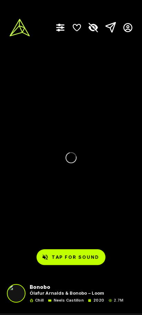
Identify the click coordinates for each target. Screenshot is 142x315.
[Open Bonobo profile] (16, 293)
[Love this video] (77, 27)
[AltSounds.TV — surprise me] (20, 28)
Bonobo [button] (40, 287)
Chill (39, 300)
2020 (98, 300)
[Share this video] (109, 27)
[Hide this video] (93, 27)
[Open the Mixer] (60, 27)
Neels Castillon (69, 300)
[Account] (125, 27)
